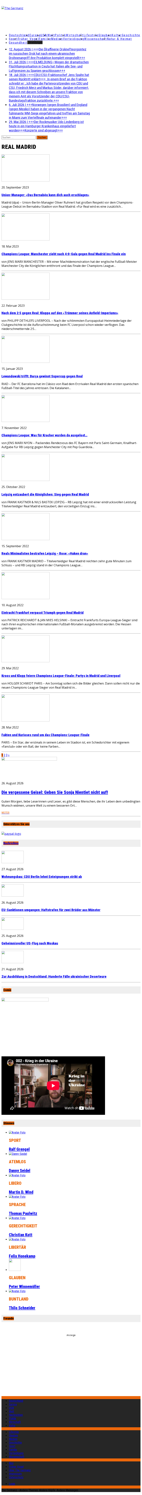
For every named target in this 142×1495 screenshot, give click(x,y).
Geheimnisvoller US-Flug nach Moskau (29, 943)
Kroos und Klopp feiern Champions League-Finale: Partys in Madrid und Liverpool (60, 676)
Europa (35, 35)
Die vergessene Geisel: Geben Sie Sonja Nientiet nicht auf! (54, 792)
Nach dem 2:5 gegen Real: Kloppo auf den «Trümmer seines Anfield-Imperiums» (59, 313)
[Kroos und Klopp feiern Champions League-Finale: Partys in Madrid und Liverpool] (25, 661)
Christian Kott (20, 1234)
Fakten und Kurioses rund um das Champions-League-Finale (45, 735)
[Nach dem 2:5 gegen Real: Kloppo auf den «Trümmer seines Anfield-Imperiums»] (25, 299)
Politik (60, 35)
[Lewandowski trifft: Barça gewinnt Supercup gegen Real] (25, 362)
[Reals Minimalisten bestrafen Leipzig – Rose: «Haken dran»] (25, 539)
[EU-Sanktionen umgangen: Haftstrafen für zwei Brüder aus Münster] (12, 895)
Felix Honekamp (22, 1256)
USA (11, 1408)
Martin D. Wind (21, 1192)
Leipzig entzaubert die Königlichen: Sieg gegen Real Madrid (45, 494)
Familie (45, 39)
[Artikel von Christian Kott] (17, 1218)
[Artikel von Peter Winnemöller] (15, 1270)
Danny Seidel (19, 1170)
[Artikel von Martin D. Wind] (17, 1175)
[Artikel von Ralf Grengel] (17, 1132)
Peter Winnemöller (24, 1286)
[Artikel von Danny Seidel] (18, 1154)
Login (12, 1484)
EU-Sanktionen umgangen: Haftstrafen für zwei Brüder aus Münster (50, 910)
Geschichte (131, 35)
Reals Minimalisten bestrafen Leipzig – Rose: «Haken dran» (44, 553)
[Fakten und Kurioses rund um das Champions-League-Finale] (25, 720)
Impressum (15, 1474)
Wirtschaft (75, 35)
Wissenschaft (95, 39)
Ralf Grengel (19, 1149)
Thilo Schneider (22, 1308)
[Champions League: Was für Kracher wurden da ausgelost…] (25, 421)
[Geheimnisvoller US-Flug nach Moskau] (12, 929)
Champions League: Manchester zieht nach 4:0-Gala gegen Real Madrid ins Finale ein (63, 254)
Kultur (116, 35)
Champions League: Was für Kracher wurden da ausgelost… (44, 435)
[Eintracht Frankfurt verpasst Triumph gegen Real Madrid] (25, 598)
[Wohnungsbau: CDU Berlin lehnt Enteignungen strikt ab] (12, 862)
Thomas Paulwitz (23, 1213)
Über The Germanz (20, 1470)
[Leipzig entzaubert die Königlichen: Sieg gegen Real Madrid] (25, 480)
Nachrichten (10, 843)
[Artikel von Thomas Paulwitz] (17, 1196)
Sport (13, 39)
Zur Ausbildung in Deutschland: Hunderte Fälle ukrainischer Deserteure (53, 977)
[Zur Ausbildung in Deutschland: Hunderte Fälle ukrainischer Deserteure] (12, 962)
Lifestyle (91, 35)
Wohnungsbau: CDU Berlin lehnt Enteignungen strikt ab (41, 877)
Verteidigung (73, 39)
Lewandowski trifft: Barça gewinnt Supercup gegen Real (42, 376)
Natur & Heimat (119, 39)
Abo (11, 1463)
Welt (51, 35)
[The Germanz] (24, 8)
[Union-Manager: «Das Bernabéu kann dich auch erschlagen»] (25, 180)
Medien (57, 39)
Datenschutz (16, 1477)
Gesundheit (18, 42)
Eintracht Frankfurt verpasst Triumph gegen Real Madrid (42, 613)
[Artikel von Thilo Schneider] (17, 1291)
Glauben (105, 35)
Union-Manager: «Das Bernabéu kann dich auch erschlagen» (45, 195)
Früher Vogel (28, 39)
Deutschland (19, 35)
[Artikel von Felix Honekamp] (17, 1239)
